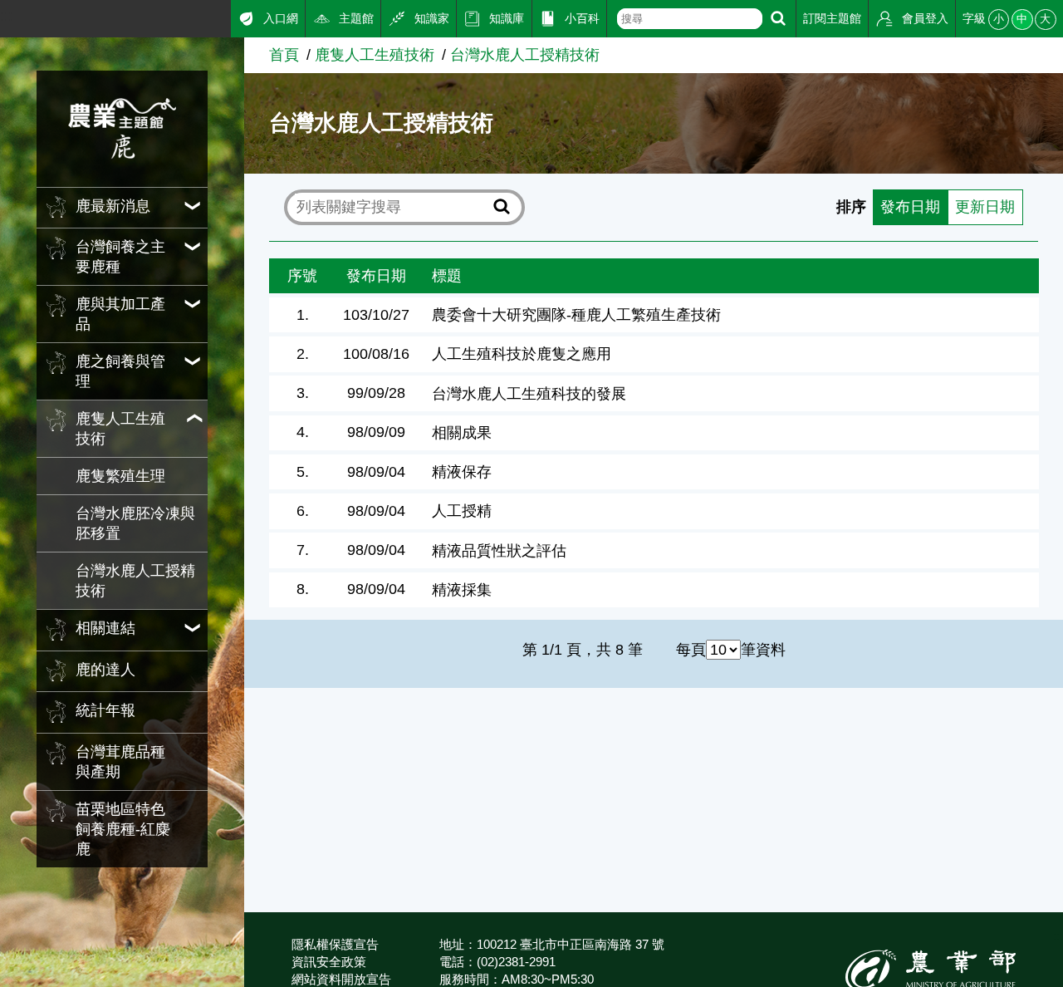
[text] (690, 18)
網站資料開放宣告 (341, 979)
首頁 (284, 55)
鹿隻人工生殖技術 (374, 55)
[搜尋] (778, 19)
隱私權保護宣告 (335, 944)
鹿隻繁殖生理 (120, 476)
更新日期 (985, 207)
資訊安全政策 (328, 962)
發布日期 (910, 207)
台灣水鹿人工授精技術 (135, 580)
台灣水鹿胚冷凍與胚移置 (135, 523)
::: (6, 15)
